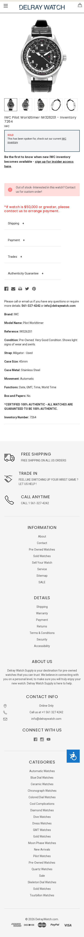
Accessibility (42, 646)
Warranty (42, 613)
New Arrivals (42, 849)
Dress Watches (42, 823)
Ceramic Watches (42, 784)
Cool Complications (42, 803)
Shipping (16, 223)
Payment (16, 240)
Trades (15, 257)
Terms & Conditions (42, 633)
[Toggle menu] (5, 5)
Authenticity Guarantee (25, 273)
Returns (42, 626)
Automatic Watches (42, 771)
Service (42, 569)
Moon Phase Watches (42, 843)
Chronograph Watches (42, 790)
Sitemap (42, 575)
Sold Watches (42, 556)
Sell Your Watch (42, 562)
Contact (42, 543)
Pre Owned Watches (42, 549)
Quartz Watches (42, 869)
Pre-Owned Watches (42, 862)
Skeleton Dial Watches (42, 882)
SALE (42, 582)
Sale (42, 875)
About (42, 536)
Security (42, 639)
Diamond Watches (42, 810)
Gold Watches (42, 836)
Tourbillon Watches (42, 895)
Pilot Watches (42, 856)
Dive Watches (42, 816)
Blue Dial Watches (42, 777)
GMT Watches (42, 830)
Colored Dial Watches (42, 797)
